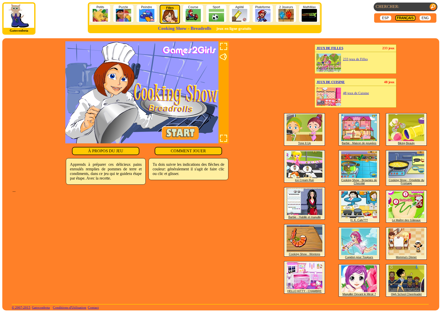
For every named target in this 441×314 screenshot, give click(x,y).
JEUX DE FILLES (329, 48)
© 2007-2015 (21, 307)
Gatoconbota (41, 307)
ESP (385, 18)
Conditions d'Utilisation (69, 307)
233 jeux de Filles (355, 59)
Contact (93, 307)
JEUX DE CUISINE (330, 82)
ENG (425, 18)
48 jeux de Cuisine (356, 93)
